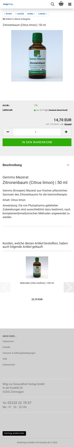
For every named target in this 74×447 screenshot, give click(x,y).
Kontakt (6, 347)
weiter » (31, 13)
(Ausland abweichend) (58, 110)
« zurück (19, 13)
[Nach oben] (64, 442)
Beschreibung (12, 165)
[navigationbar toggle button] (69, 4)
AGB (5, 359)
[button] (8, 132)
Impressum (8, 341)
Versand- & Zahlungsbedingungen (19, 353)
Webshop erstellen (26, 442)
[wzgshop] (7, 4)
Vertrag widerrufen (14, 433)
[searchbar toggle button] (52, 4)
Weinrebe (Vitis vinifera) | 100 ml (37, 283)
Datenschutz (9, 364)
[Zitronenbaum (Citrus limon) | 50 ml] (37, 55)
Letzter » (42, 13)
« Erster (8, 13)
